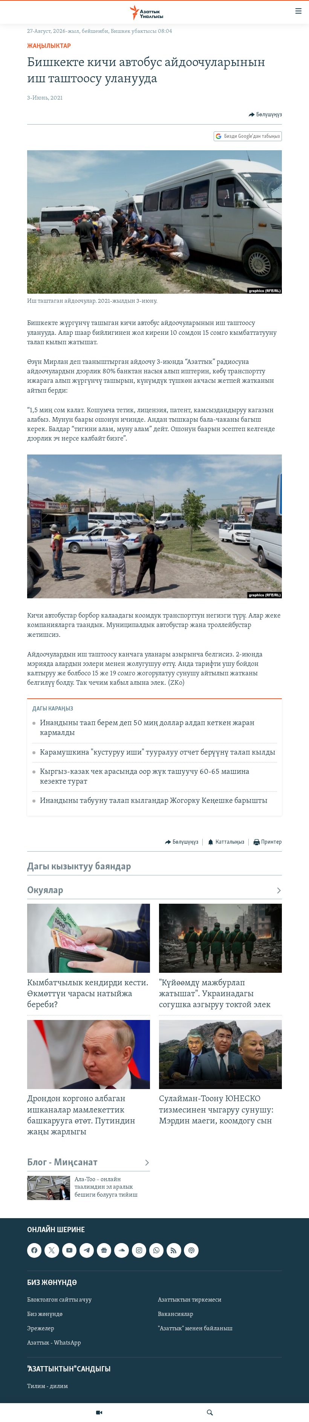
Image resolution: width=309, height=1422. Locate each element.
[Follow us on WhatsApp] (156, 1250)
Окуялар (45, 891)
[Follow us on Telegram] (87, 1250)
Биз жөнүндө (45, 1314)
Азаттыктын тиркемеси (190, 1300)
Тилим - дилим (47, 1386)
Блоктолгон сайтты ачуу (59, 1300)
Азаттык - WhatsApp (54, 1343)
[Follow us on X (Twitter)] (51, 1250)
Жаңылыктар (49, 46)
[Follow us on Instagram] (139, 1250)
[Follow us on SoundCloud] (121, 1250)
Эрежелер (40, 1329)
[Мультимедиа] (99, 1412)
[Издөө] (210, 1412)
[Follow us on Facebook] (34, 1250)
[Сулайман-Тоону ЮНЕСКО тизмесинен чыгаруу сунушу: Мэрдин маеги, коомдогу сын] (220, 1054)
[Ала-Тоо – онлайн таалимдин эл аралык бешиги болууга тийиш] (48, 1188)
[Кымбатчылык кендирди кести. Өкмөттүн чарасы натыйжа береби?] (88, 938)
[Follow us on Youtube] (69, 1250)
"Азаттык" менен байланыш (195, 1329)
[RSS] (174, 1250)
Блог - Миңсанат (62, 1163)
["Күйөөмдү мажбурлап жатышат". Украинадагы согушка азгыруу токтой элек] (220, 938)
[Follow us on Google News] (104, 1250)
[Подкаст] (191, 1250)
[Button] (265, 115)
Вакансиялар (175, 1314)
